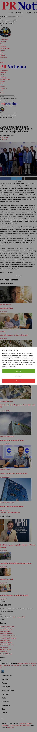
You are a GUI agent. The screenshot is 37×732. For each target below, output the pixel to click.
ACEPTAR (18, 371)
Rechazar (18, 381)
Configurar (19, 376)
